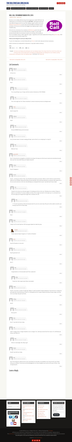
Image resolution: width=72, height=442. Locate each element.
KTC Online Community (43, 409)
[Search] (17, 406)
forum (33, 41)
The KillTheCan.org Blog (17, 3)
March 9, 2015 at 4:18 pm (20, 309)
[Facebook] (71, 178)
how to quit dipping (34, 51)
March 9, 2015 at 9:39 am (19, 250)
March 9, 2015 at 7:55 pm (19, 79)
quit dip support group (25, 52)
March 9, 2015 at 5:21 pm (20, 127)
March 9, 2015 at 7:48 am (19, 300)
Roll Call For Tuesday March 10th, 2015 (54, 59)
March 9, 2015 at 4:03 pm (19, 155)
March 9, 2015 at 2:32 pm (21, 278)
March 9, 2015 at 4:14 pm (21, 201)
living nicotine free (47, 51)
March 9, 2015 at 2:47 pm (19, 166)
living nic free (40, 51)
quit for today (57, 34)
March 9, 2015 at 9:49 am (19, 240)
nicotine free (53, 51)
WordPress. (40, 437)
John (14, 239)
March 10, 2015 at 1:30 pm (20, 98)
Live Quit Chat (41, 413)
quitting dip (18, 54)
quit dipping (32, 52)
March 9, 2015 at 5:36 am (19, 349)
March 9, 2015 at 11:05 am (19, 221)
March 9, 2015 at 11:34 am (19, 212)
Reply (61, 74)
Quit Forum (11, 433)
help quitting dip (27, 51)
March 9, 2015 (13, 17)
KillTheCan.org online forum (15, 24)
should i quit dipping (25, 54)
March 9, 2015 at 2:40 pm (19, 176)
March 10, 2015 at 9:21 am (21, 231)
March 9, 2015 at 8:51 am (19, 259)
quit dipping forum (46, 52)
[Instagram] (71, 182)
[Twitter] (71, 180)
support (30, 54)
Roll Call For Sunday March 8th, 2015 (17, 59)
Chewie (16, 229)
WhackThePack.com (42, 416)
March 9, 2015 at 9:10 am (20, 269)
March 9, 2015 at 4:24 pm (19, 117)
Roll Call (19, 17)
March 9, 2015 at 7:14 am (20, 339)
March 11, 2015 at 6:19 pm (19, 70)
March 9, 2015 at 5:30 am (19, 358)
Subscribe (56, 414)
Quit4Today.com (41, 415)
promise (57, 51)
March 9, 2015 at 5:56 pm (19, 108)
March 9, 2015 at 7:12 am (19, 319)
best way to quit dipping (18, 51)
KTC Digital (50, 430)
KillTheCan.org (32, 30)
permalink (41, 54)
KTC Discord (40, 407)
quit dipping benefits (39, 52)
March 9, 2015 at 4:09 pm (19, 136)
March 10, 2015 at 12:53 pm (21, 89)
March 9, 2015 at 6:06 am (19, 328)
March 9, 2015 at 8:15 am (19, 287)
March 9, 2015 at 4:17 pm (20, 146)
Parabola (35, 437)
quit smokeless (53, 52)
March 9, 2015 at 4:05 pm (20, 188)
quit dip (18, 52)
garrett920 (15, 154)
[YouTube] (71, 185)
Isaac (14, 106)
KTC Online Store (41, 411)
